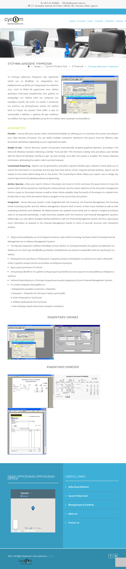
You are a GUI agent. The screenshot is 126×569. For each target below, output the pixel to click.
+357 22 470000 (51, 3)
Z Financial (77, 66)
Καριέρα (119, 21)
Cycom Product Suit (56, 66)
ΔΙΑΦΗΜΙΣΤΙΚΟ (16, 128)
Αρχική (72, 21)
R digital (50, 556)
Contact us (73, 522)
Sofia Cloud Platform (78, 487)
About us (72, 513)
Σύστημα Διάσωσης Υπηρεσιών (103, 66)
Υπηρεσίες (99, 21)
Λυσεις (90, 21)
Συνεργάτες (109, 21)
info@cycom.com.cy (75, 3)
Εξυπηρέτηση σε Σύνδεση (81, 505)
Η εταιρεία (81, 21)
